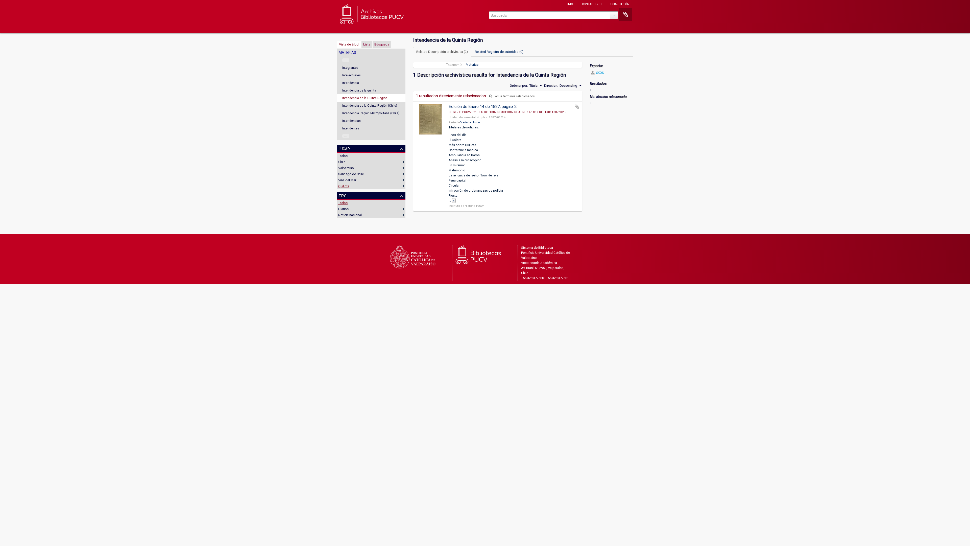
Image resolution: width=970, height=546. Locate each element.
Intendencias (351, 121)
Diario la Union (470, 122)
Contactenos (592, 3)
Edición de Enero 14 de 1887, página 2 (483, 106)
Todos (343, 156)
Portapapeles (625, 14)
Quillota (343, 186)
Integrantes (350, 68)
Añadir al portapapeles (576, 106)
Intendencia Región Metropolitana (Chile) (370, 113)
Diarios (343, 209)
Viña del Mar (347, 180)
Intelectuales (351, 75)
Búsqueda (381, 44)
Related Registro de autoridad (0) (499, 52)
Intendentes (350, 128)
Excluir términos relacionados (513, 96)
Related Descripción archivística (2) (442, 52)
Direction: (551, 85)
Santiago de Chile (351, 174)
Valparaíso (346, 168)
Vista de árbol (349, 44)
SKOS (599, 73)
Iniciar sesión (619, 3)
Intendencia (350, 83)
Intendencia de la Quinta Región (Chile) (369, 105)
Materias (472, 64)
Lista (366, 44)
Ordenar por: (519, 85)
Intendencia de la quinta (359, 90)
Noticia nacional (350, 215)
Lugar (344, 148)
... (345, 60)
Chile (341, 162)
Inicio (571, 3)
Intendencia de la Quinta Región (364, 98)
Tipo (343, 195)
